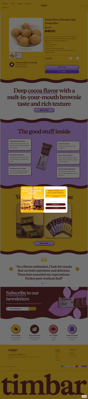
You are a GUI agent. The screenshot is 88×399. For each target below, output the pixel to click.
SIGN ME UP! (55, 204)
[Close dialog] (66, 187)
